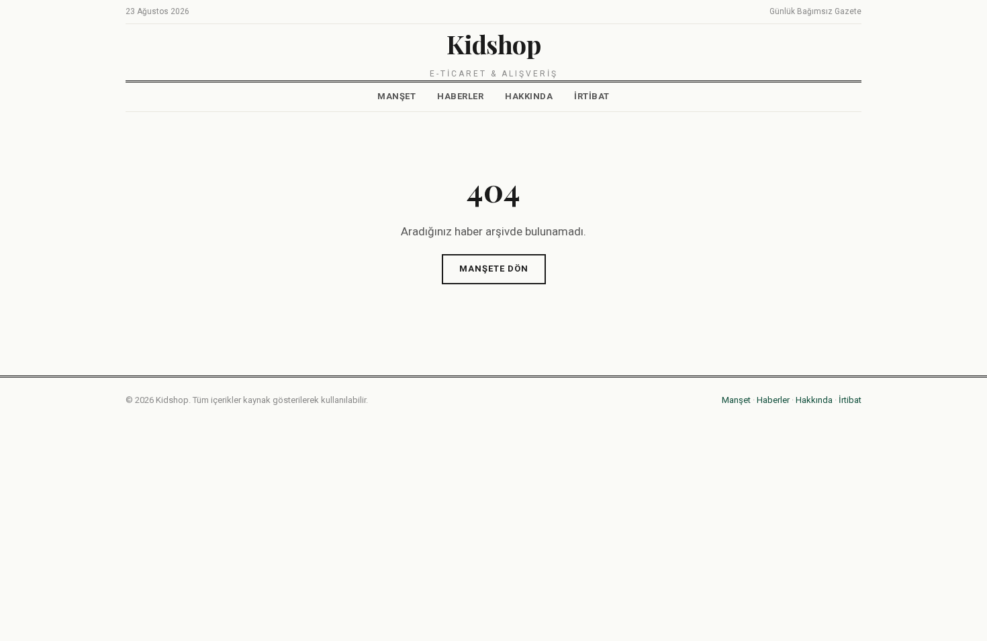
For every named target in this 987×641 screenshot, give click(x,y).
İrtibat (592, 96)
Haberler (460, 96)
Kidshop (493, 44)
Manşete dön (493, 269)
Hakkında (529, 96)
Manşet (396, 96)
